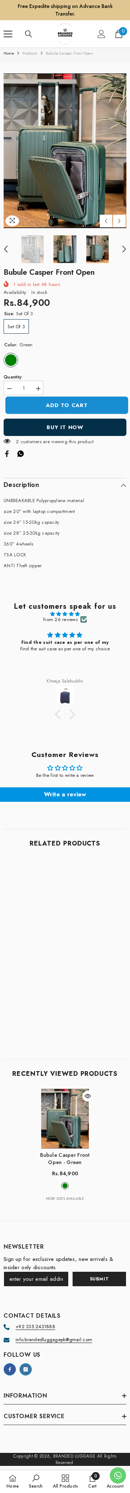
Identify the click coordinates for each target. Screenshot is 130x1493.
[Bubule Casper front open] (65, 1118)
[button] (106, 221)
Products (30, 53)
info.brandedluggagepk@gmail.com (54, 1339)
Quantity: (13, 377)
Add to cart (65, 405)
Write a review (65, 794)
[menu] (8, 34)
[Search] (28, 34)
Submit (99, 1279)
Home (9, 53)
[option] (65, 150)
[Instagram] (26, 1369)
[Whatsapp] (20, 453)
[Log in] (101, 34)
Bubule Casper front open (65, 1158)
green (65, 1185)
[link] (65, 1028)
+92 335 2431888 (35, 1326)
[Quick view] (87, 1096)
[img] (65, 614)
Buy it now (65, 427)
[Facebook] (7, 453)
